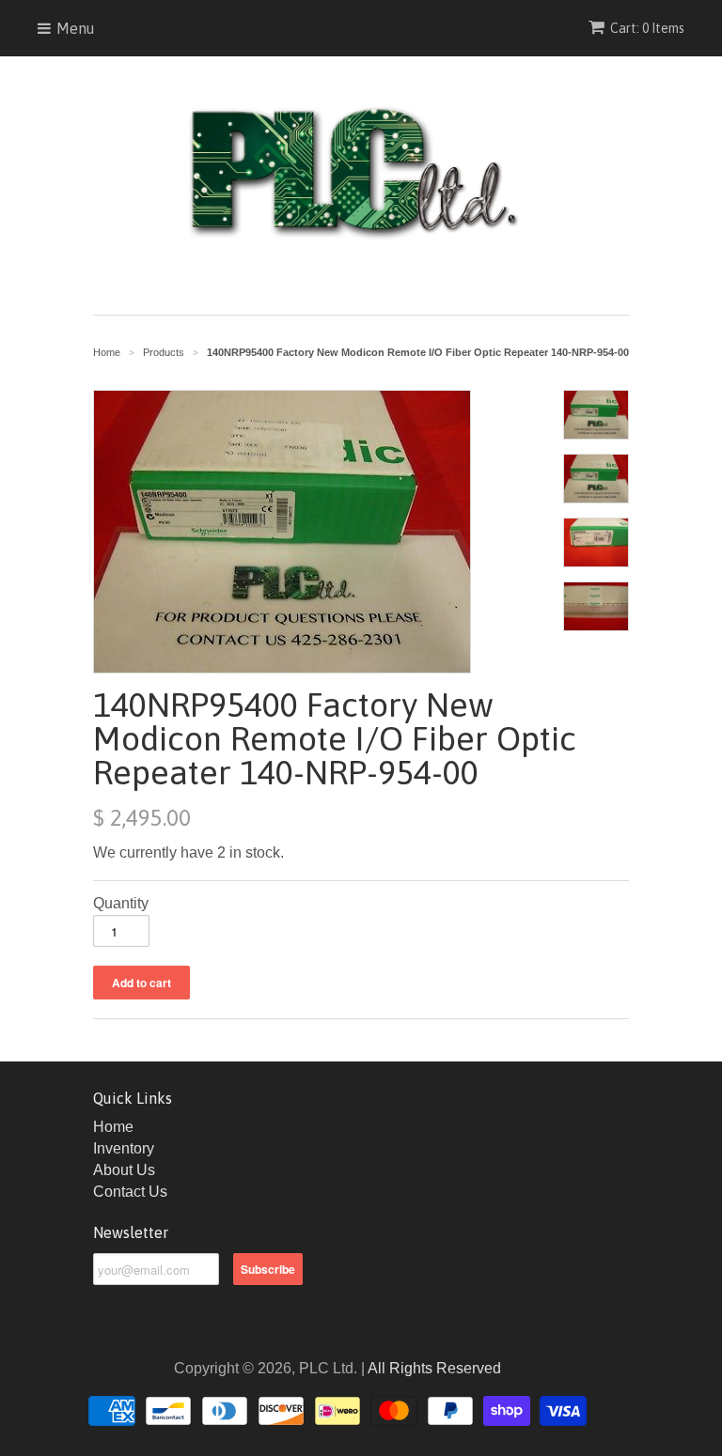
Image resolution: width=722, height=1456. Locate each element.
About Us (124, 1170)
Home (113, 1127)
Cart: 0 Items (647, 28)
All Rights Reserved (434, 1368)
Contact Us (130, 1192)
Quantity (121, 903)
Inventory (123, 1148)
